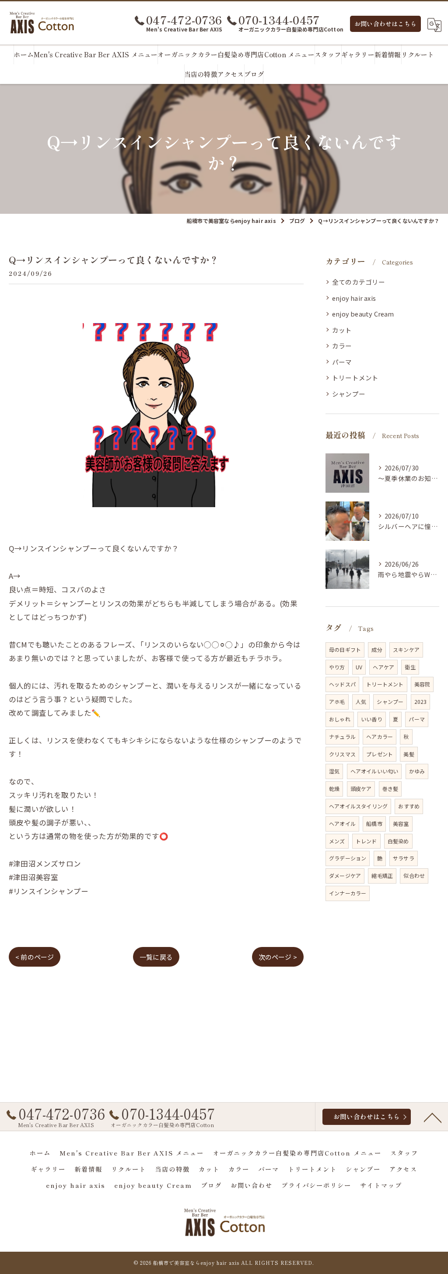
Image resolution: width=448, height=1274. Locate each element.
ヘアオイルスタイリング (358, 806)
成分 (376, 649)
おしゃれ (339, 719)
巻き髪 (390, 788)
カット (342, 329)
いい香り (371, 719)
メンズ (337, 841)
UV (359, 667)
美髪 (408, 754)
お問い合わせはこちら (385, 23)
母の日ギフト (345, 649)
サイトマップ (381, 1185)
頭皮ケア (361, 788)
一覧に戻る (156, 956)
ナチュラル (342, 736)
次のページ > (278, 956)
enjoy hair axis (354, 298)
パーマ (342, 361)
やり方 (337, 667)
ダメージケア (345, 875)
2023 (420, 701)
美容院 (422, 684)
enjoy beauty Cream (363, 313)
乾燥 (334, 788)
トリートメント (355, 377)
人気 (361, 701)
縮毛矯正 (382, 875)
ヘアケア (383, 667)
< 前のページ (34, 956)
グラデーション (347, 858)
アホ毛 (337, 701)
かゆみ (417, 771)
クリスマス (342, 754)
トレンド (366, 841)
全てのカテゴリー (358, 281)
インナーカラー (347, 893)
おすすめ (409, 806)
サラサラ (403, 858)
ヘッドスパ (342, 684)
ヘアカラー (379, 736)
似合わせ (414, 875)
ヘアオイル (342, 823)
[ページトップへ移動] (432, 1117)
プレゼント (379, 754)
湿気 (334, 771)
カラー (342, 345)
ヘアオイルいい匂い (374, 771)
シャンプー (348, 393)
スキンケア (406, 649)
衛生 (410, 667)
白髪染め (398, 841)
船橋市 (374, 823)
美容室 (401, 823)
